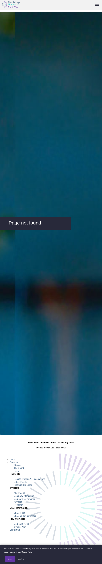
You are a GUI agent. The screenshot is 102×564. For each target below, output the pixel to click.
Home (12, 459)
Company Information (24, 496)
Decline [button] (21, 559)
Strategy (18, 465)
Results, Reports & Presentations (29, 479)
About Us (14, 462)
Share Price (19, 513)
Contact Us (15, 530)
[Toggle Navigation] (97, 4)
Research (18, 505)
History (17, 471)
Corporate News (21, 524)
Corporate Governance (24, 499)
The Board (19, 468)
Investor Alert (20, 527)
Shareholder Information (25, 516)
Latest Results (20, 482)
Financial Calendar (23, 485)
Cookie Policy (27, 552)
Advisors (18, 502)
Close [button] (10, 559)
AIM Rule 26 (20, 493)
